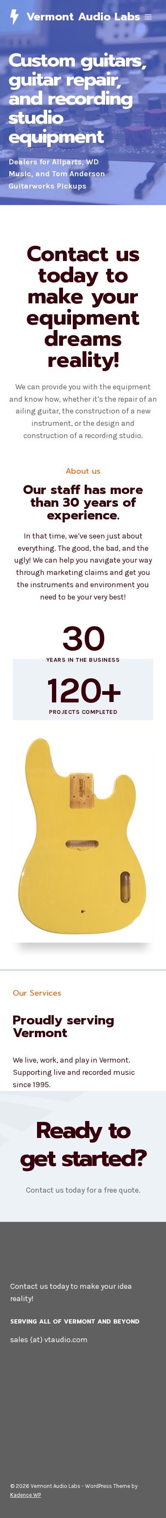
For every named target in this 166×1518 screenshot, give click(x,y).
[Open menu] (148, 16)
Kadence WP (25, 1495)
